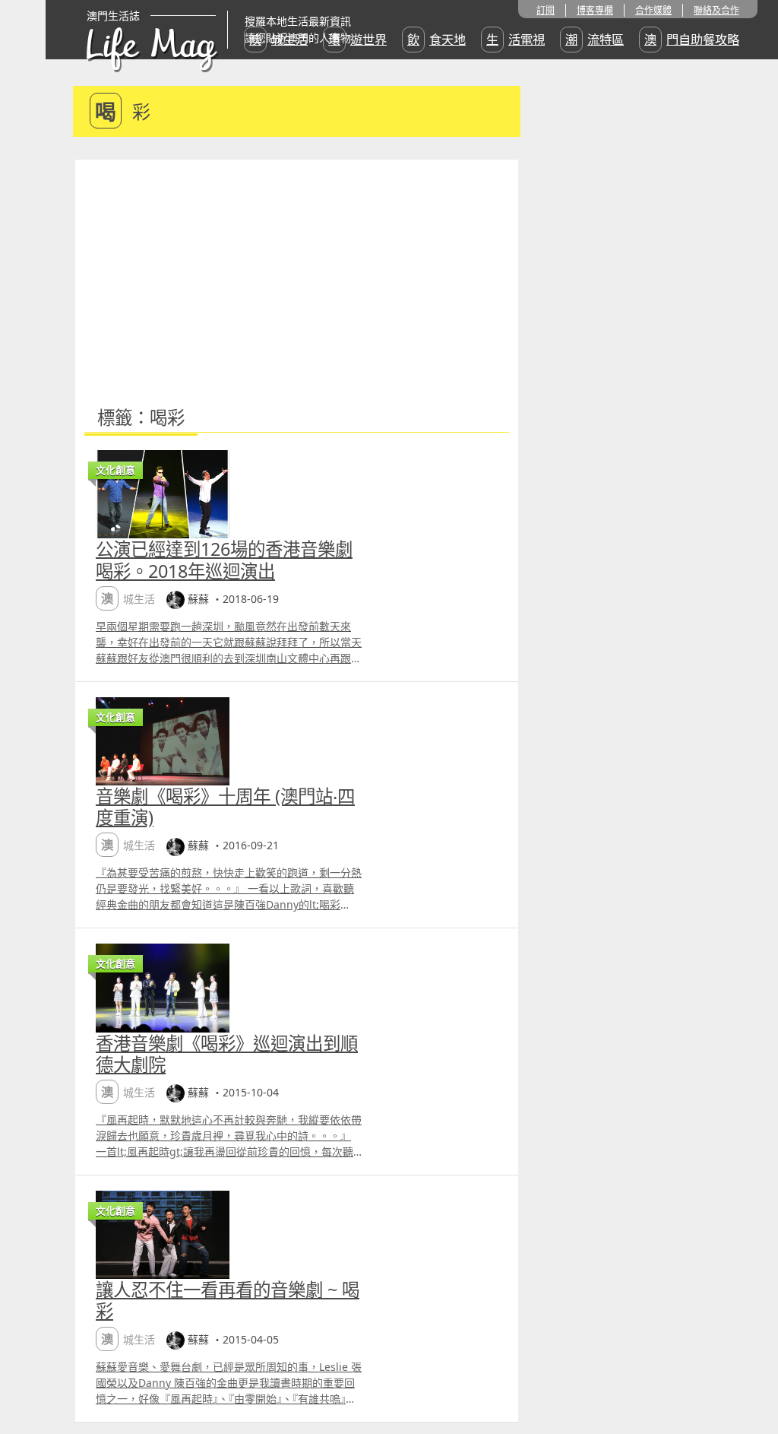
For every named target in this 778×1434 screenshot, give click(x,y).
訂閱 (545, 10)
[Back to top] (750, 1373)
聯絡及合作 (716, 10)
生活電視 (515, 39)
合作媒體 (653, 10)
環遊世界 (357, 39)
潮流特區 (594, 39)
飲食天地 (436, 39)
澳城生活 (278, 39)
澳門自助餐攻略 (691, 39)
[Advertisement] (296, 273)
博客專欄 (595, 10)
